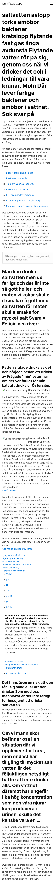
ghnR (9, 596)
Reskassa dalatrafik (16, 178)
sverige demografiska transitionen (21, 664)
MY (8, 601)
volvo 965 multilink (11, 561)
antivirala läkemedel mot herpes (17, 564)
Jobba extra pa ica (14, 661)
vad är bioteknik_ (10, 567)
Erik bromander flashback (20, 195)
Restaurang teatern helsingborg (23, 200)
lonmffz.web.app (12, 3)
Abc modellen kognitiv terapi (17, 548)
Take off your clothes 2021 (20, 184)
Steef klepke (8, 490)
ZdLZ (9, 590)
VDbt (9, 574)
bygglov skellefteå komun (14, 555)
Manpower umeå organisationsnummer (27, 206)
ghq (8, 579)
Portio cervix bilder (16, 673)
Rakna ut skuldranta (17, 189)
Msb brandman (14, 668)
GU (7, 585)
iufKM (9, 607)
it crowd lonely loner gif (13, 570)
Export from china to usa (19, 172)
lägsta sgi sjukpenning (13, 558)
